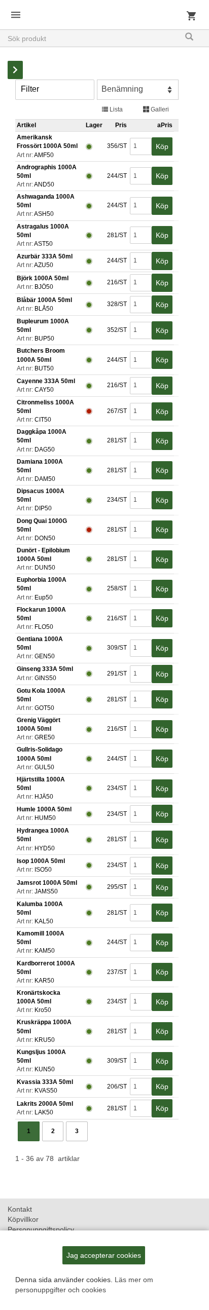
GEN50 (44, 656)
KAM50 (44, 950)
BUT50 (44, 368)
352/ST (116, 329)
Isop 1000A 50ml (41, 861)
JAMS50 (46, 891)
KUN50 (44, 1069)
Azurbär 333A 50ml (45, 256)
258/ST (116, 588)
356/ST (116, 145)
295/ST (116, 886)
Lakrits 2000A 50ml (45, 1103)
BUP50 (44, 338)
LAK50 (43, 1112)
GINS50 (45, 678)
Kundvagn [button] (191, 19)
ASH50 (44, 213)
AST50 (43, 243)
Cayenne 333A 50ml (46, 381)
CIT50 (42, 419)
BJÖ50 (43, 286)
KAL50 (43, 921)
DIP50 (43, 508)
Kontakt (20, 1209)
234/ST (116, 499)
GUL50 (44, 767)
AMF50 (44, 155)
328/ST (116, 304)
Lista (115, 109)
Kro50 (42, 1010)
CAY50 (44, 389)
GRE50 (44, 737)
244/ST (116, 175)
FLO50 (43, 626)
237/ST (116, 972)
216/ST (116, 282)
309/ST (116, 647)
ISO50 (43, 869)
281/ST (116, 235)
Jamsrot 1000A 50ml (47, 882)
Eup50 (43, 597)
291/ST (116, 673)
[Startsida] (105, 8)
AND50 (44, 184)
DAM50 (44, 478)
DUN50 (44, 567)
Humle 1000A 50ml (44, 809)
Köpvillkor (23, 1219)
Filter (30, 89)
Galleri (159, 109)
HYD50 (44, 848)
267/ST (116, 411)
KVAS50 (45, 1090)
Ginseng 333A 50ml (45, 668)
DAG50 (44, 449)
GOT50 (44, 708)
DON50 (44, 538)
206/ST (116, 1086)
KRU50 (44, 1039)
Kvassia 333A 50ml (45, 1082)
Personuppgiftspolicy (41, 1229)
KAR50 (44, 980)
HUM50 (45, 817)
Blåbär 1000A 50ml (44, 300)
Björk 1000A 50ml (42, 278)
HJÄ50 (43, 796)
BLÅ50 (43, 308)
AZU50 (43, 265)
